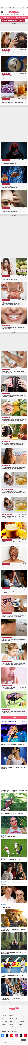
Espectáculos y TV (13, 1018)
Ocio (19, 1018)
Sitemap (20, 1024)
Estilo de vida (12, 1021)
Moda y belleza (4, 1021)
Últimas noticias (5, 1018)
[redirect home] (14, 13)
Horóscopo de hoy (8, 7)
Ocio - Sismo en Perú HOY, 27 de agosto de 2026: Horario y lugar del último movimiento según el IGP (13, 17)
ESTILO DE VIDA (18, 14)
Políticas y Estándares (14, 1027)
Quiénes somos (22, 1026)
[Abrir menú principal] (2, 12)
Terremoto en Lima (17, 7)
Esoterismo (4, 1024)
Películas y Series (22, 1021)
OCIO (21, 14)
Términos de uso (13, 1026)
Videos (11, 1024)
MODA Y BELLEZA (12, 14)
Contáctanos (5, 1026)
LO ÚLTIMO (2, 14)
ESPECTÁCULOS (7, 14)
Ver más (14, 717)
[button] (26, 17)
